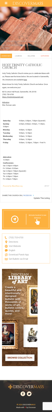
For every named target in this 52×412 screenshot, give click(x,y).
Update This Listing (42, 198)
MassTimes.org (17, 186)
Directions (13, 242)
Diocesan (32, 407)
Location (18, 56)
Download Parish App (19, 254)
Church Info (6, 56)
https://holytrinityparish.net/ (12, 97)
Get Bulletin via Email (18, 259)
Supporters (45, 56)
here (25, 80)
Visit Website (15, 246)
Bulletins (31, 56)
